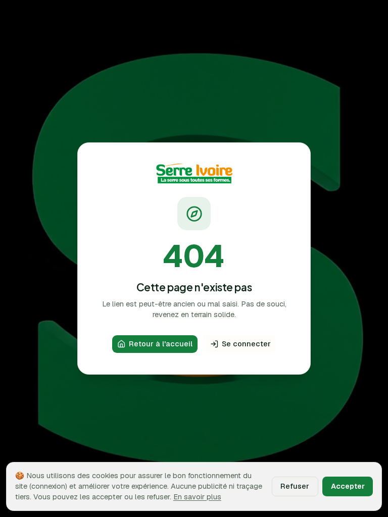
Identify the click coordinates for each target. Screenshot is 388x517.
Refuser (294, 486)
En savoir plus (197, 496)
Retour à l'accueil (160, 343)
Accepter (348, 486)
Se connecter (246, 343)
